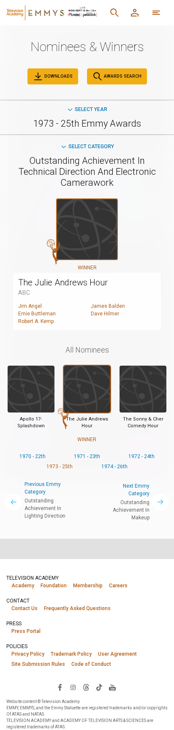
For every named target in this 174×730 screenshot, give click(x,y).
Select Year (91, 109)
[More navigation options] (156, 13)
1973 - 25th (59, 466)
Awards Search (122, 76)
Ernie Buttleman (37, 314)
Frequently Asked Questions (77, 608)
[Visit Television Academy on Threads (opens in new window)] (86, 687)
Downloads (58, 76)
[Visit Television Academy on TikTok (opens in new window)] (99, 687)
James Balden (108, 306)
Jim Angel (30, 306)
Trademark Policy (71, 654)
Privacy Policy (27, 654)
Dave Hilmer (105, 314)
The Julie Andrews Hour (63, 282)
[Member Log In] (135, 13)
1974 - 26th (114, 466)
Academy (22, 586)
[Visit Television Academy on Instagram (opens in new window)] (73, 687)
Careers (118, 586)
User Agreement (117, 654)
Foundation (54, 586)
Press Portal (26, 631)
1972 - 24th (141, 456)
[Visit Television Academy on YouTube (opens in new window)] (112, 687)
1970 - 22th (32, 456)
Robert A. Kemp (36, 321)
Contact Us (24, 608)
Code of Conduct (91, 664)
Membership (88, 586)
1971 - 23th (87, 456)
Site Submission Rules (38, 664)
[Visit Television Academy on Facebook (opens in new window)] (59, 687)
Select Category (91, 146)
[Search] (114, 13)
